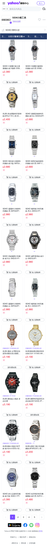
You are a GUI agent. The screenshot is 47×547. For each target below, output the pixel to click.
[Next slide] (21, 50)
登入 (41, 3)
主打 (4, 36)
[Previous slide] (3, 50)
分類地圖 (32, 543)
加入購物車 (13, 82)
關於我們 (23, 537)
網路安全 (15, 543)
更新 (40, 531)
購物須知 (32, 537)
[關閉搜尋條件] (7, 9)
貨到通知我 (12, 367)
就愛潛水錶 (36, 36)
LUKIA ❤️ (43, 36)
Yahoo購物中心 (18, 3)
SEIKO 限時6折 (13, 30)
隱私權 (23, 543)
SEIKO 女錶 (30, 36)
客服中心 (13, 537)
